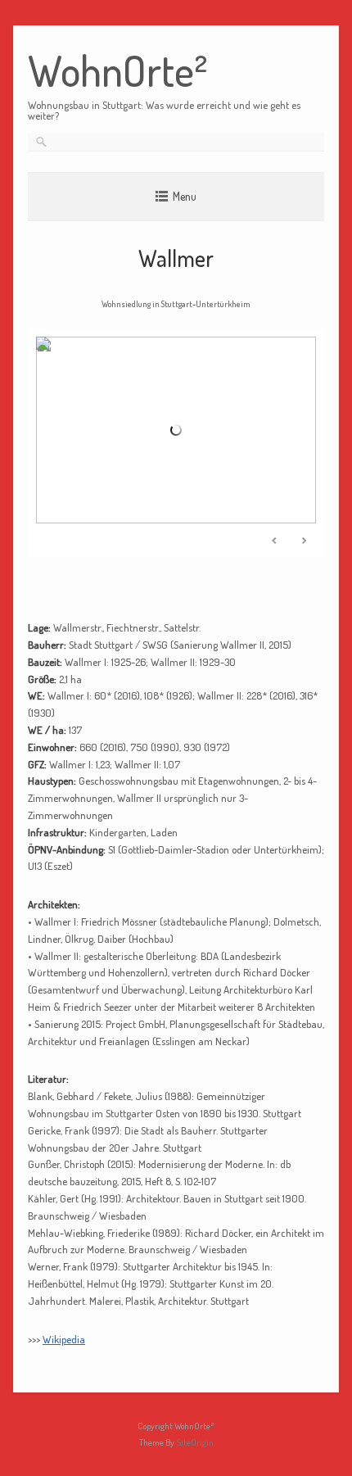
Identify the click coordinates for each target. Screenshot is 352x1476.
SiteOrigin (195, 1442)
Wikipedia (64, 1339)
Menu (184, 196)
